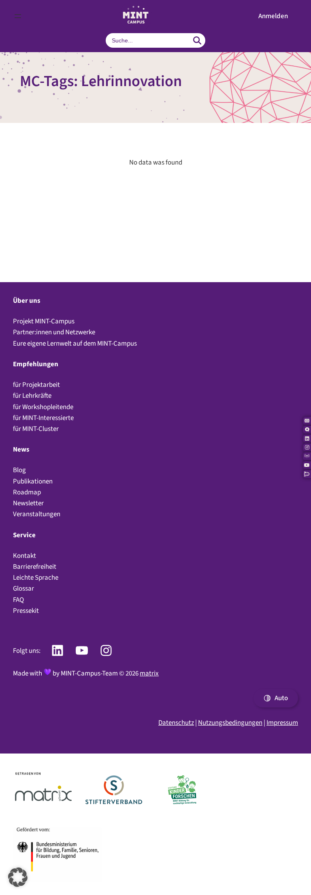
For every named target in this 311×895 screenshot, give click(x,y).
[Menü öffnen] (18, 16)
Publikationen (33, 481)
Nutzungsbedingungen (230, 722)
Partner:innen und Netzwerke (54, 332)
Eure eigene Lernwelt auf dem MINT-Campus (75, 343)
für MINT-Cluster (36, 428)
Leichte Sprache (35, 577)
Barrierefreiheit (34, 566)
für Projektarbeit (36, 384)
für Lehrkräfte (32, 395)
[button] (273, 16)
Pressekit (26, 610)
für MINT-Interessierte (43, 417)
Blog (19, 470)
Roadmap (27, 492)
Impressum (282, 722)
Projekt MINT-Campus (44, 321)
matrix (149, 673)
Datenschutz (176, 722)
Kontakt (24, 555)
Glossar (23, 588)
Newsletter (28, 503)
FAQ (18, 599)
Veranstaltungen (36, 514)
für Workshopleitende (43, 407)
